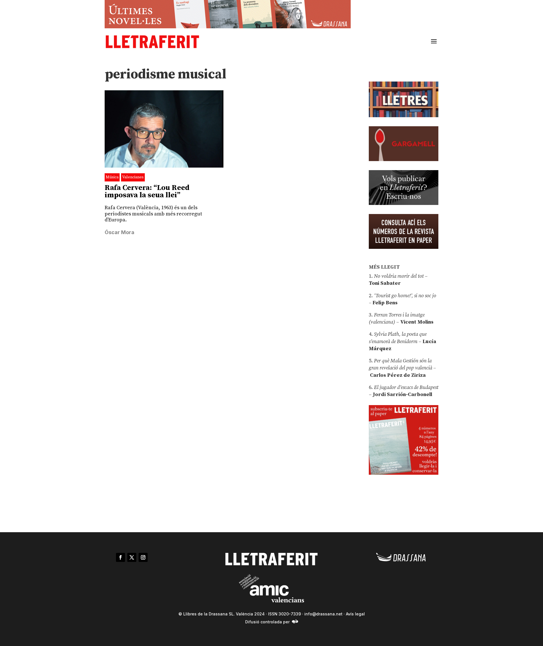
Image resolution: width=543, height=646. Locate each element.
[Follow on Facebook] (120, 557)
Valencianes (133, 177)
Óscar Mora (119, 232)
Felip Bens (384, 303)
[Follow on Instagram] (143, 557)
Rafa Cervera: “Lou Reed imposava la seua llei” (147, 191)
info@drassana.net (323, 613)
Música (112, 177)
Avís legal (355, 613)
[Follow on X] (131, 557)
